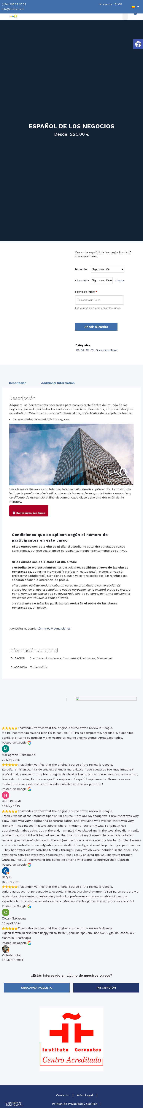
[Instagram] (134, 1098)
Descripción (17, 383)
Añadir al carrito (96, 327)
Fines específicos (106, 350)
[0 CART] (132, 16)
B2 (82, 350)
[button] (138, 44)
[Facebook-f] (128, 1104)
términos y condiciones (54, 628)
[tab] (18, 383)
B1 (77, 350)
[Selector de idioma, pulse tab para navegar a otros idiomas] (135, 6)
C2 (92, 350)
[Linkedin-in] (134, 1104)
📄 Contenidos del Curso (28, 512)
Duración (81, 269)
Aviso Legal (85, 1095)
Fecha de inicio (86, 291)
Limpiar (119, 280)
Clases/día (82, 280)
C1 (87, 350)
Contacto (62, 1095)
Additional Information (58, 383)
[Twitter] (128, 1098)
